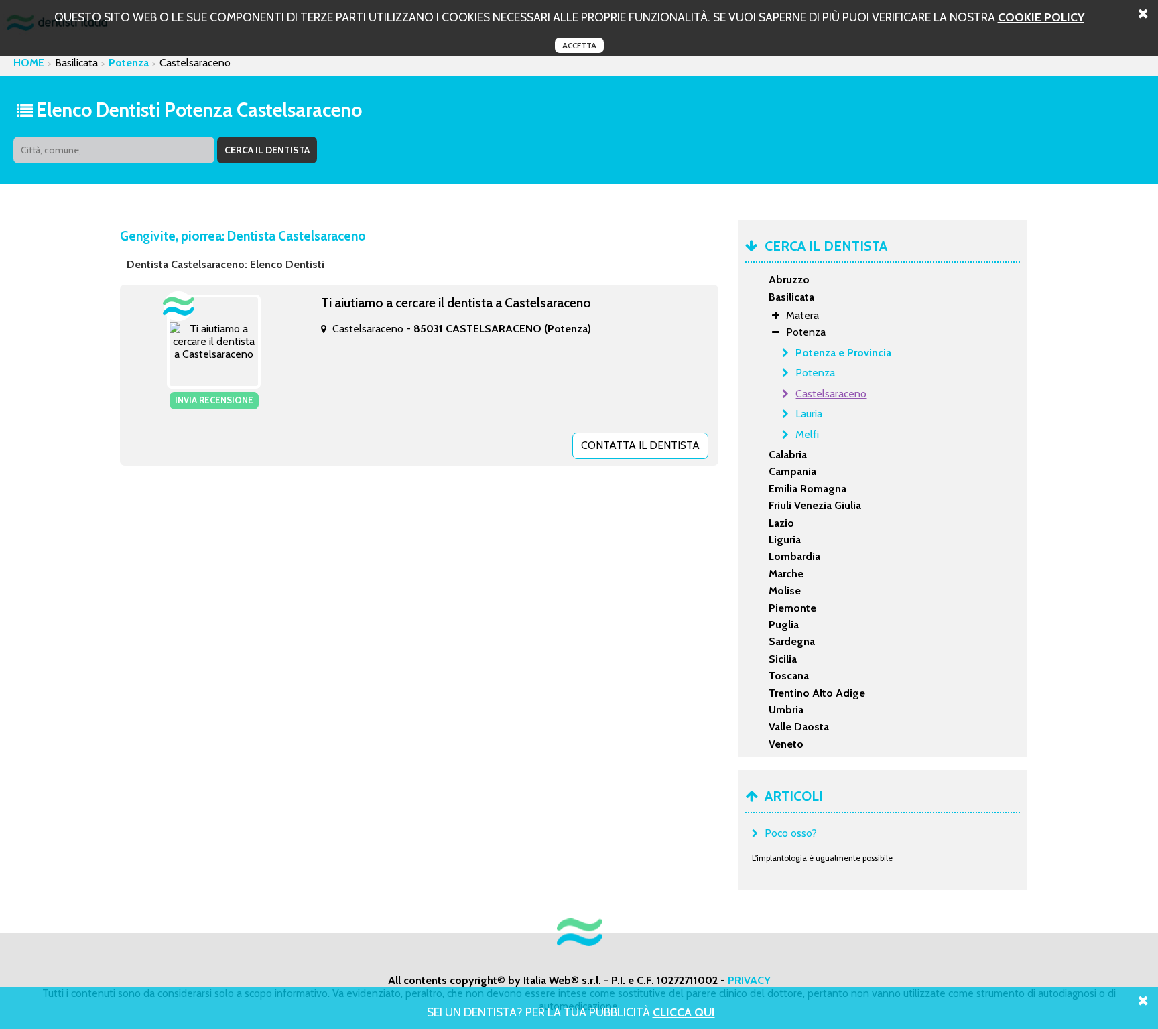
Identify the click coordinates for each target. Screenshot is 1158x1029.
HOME (28, 62)
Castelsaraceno (830, 393)
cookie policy (1041, 17)
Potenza (129, 62)
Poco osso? (791, 833)
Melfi (807, 434)
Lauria (808, 413)
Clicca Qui (684, 1012)
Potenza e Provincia (843, 352)
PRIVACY (749, 980)
